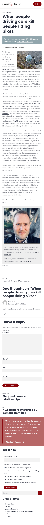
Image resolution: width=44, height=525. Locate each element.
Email (4, 367)
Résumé (7, 506)
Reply (4, 314)
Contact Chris (9, 504)
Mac (9, 301)
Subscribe (21, 259)
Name (5, 359)
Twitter (7, 514)
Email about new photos (13, 479)
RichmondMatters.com (25, 41)
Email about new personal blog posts (18, 468)
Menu (37, 4)
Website (5, 376)
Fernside (16, 121)
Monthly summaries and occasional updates (20, 482)
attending (5, 69)
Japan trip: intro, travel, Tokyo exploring (16, 281)
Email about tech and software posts (18, 476)
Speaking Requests (11, 509)
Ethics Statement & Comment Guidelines (19, 511)
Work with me (24, 252)
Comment (6, 332)
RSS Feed (8, 516)
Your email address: (10, 456)
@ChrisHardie (26, 261)
